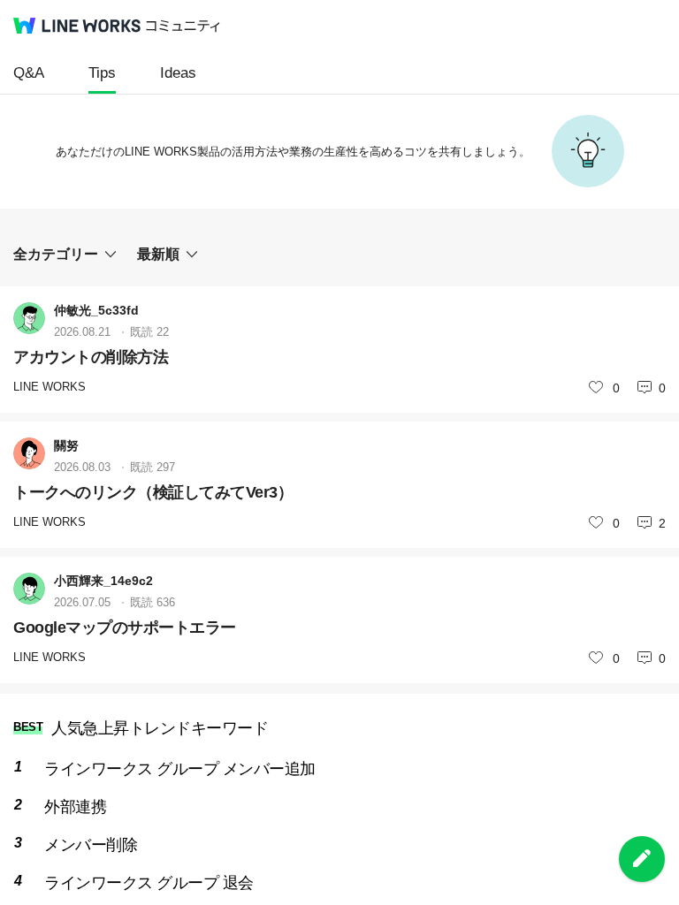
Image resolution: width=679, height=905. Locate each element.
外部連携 (75, 807)
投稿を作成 (642, 859)
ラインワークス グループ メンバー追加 (180, 769)
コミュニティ (183, 26)
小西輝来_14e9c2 (103, 581)
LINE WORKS (49, 386)
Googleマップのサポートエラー (124, 627)
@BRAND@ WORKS (77, 26)
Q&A (28, 73)
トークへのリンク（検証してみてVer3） (153, 492)
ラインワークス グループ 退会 (149, 883)
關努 (66, 445)
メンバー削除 (90, 845)
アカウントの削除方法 (90, 357)
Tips (102, 73)
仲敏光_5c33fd (96, 310)
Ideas (178, 73)
